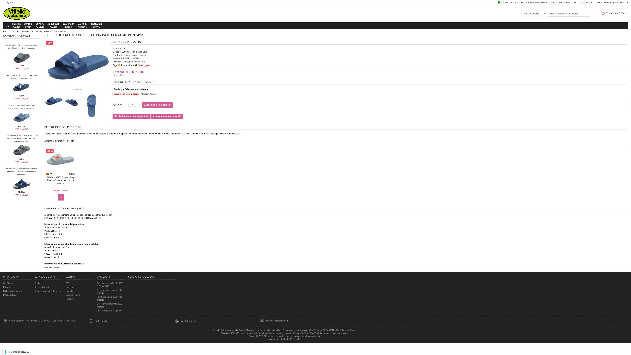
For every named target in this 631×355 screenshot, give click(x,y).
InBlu (21, 159)
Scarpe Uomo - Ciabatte (135, 55)
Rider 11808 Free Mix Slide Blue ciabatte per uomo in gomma (41, 31)
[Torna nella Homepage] (7, 25)
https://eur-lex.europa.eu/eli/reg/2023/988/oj (80, 218)
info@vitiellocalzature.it (277, 321)
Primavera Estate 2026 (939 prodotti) (109, 298)
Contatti (520, 2)
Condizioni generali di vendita (48, 291)
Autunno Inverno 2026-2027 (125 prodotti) (109, 284)
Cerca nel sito (621, 2)
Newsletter (70, 299)
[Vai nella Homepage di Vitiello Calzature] (17, 19)
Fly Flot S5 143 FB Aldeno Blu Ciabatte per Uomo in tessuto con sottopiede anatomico (21, 171)
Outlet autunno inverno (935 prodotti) (109, 291)
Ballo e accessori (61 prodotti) (110, 311)
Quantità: (118, 104)
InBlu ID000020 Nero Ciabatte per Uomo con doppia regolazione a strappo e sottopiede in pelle (21, 138)
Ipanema (21, 126)
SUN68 (21, 66)
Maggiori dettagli (149, 94)
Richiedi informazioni (537, 2)
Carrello (588, 2)
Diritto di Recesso (603, 2)
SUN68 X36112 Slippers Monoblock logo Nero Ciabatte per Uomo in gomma (21, 46)
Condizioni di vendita (560, 2)
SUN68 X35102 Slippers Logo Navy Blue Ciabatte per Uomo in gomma (21, 76)
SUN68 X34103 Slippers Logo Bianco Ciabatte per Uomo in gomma (61, 180)
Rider (122, 48)
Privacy (577, 2)
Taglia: (117, 89)
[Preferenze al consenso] (17, 352)
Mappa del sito (9, 295)
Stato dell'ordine (73, 295)
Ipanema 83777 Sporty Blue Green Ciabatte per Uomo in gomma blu (21, 106)
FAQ (68, 283)
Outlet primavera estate (134, 61)
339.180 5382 (507, 2)
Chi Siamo (8, 283)
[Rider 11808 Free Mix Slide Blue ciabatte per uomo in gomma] (53, 100)
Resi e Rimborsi (42, 287)
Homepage (7, 31)
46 (60, 197)
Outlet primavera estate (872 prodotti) (109, 305)
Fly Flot (21, 192)
